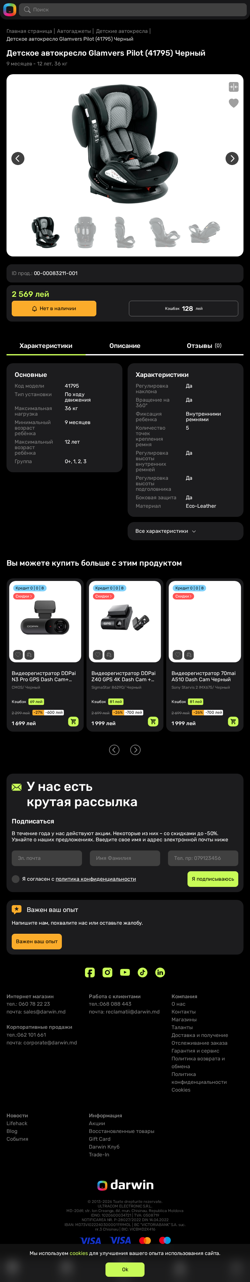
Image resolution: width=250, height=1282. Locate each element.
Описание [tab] (125, 346)
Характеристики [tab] (46, 346)
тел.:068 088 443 (110, 1004)
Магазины (184, 1019)
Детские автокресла (122, 31)
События (17, 1139)
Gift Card (100, 1139)
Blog (12, 1131)
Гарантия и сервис (195, 1051)
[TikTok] (142, 972)
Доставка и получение (200, 1035)
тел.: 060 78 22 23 (28, 1004)
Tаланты (182, 1027)
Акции (97, 1123)
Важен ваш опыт (37, 941)
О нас (179, 1004)
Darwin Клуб (104, 1147)
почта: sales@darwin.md (36, 1012)
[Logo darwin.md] (9, 9)
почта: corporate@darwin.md (42, 1043)
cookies (79, 1253)
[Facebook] (90, 972)
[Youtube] (125, 972)
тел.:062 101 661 (26, 1035)
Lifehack (17, 1123)
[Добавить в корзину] (73, 721)
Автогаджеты (74, 31)
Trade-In (99, 1154)
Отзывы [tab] (204, 346)
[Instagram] (107, 972)
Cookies (181, 1090)
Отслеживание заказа (200, 1043)
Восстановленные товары (121, 1131)
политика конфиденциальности (96, 879)
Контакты (184, 1012)
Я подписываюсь (213, 879)
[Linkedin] (160, 972)
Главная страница (29, 31)
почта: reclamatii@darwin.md (124, 1012)
